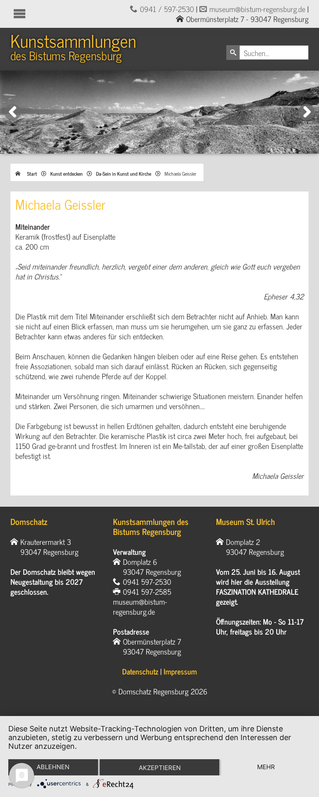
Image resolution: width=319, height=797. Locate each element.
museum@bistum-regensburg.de (257, 8)
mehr (266, 767)
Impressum (180, 671)
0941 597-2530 (147, 581)
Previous (13, 120)
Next (308, 120)
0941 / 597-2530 (167, 8)
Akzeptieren (160, 768)
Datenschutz (140, 671)
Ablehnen (53, 767)
